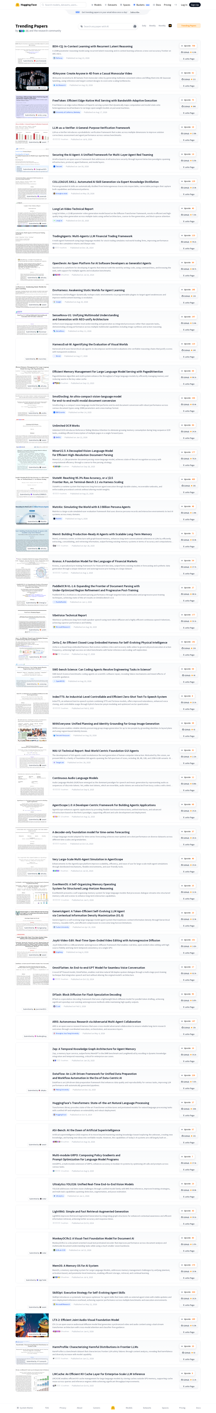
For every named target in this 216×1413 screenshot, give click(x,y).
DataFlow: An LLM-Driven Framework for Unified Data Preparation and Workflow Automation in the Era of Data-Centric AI (94, 1076)
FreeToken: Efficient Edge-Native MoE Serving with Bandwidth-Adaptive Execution (104, 100)
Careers (96, 1407)
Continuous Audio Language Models (75, 778)
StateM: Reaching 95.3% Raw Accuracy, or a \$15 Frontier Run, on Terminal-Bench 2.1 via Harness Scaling (87, 480)
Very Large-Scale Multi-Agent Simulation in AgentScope (87, 859)
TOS (47, 1407)
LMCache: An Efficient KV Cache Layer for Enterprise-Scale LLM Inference (98, 1374)
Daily (144, 25)
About (79, 1407)
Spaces (126, 4)
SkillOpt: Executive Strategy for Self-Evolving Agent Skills (88, 1292)
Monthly (162, 25)
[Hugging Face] (113, 1408)
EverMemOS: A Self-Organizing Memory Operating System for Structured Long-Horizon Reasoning (84, 886)
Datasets (112, 4)
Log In (184, 4)
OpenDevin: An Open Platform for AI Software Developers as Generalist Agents (101, 263)
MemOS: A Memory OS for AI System (75, 1265)
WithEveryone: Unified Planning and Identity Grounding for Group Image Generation (105, 723)
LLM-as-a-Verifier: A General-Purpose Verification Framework (91, 128)
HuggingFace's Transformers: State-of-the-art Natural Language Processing (100, 1103)
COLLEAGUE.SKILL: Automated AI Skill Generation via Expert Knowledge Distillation (105, 182)
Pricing (167, 4)
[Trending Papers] (170, 25)
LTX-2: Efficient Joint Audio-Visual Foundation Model (85, 1320)
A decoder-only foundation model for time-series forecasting (91, 832)
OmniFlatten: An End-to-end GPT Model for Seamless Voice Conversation (98, 967)
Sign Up (195, 4)
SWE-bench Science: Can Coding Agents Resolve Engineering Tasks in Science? (101, 669)
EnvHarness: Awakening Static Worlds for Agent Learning (88, 290)
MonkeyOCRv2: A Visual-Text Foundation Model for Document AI (93, 1238)
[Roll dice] (135, 26)
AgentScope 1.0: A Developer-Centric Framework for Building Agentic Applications (104, 805)
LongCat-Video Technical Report (72, 209)
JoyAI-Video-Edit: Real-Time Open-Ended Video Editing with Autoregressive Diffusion (106, 940)
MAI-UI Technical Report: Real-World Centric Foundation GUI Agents (95, 750)
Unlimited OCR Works (66, 425)
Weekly (152, 25)
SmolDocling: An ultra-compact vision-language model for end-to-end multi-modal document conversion (86, 398)
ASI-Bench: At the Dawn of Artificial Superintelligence (86, 1130)
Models (98, 4)
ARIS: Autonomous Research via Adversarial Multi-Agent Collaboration (96, 1021)
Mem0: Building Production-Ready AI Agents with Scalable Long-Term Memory (102, 534)
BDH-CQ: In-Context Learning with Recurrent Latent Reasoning (92, 46)
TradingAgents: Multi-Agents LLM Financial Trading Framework (92, 236)
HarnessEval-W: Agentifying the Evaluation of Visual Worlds (90, 344)
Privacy (63, 1407)
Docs (158, 4)
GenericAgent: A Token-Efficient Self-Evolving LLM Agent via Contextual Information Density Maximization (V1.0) (88, 913)
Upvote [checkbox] (189, 45)
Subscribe (134, 12)
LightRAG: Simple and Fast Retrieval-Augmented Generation (90, 1211)
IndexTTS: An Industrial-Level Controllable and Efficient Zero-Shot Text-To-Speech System (109, 696)
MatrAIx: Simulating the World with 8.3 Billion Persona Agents (91, 507)
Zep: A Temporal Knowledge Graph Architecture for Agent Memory (94, 1049)
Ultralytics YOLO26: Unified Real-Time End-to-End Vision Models (93, 1184)
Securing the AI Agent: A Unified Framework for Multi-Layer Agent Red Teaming (102, 154)
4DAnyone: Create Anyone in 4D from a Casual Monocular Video (92, 73)
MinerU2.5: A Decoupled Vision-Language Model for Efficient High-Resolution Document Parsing (82, 453)
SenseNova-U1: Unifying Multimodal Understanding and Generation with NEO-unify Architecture (85, 317)
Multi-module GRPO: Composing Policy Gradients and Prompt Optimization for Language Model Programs (86, 1157)
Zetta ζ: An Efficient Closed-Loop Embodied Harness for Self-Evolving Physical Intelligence (109, 642)
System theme (26, 1407)
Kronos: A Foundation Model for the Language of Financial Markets (94, 561)
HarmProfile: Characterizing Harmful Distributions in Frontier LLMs (95, 1347)
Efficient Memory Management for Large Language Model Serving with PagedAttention (107, 371)
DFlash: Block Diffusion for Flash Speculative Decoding (86, 994)
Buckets (142, 4)
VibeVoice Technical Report (69, 615)
